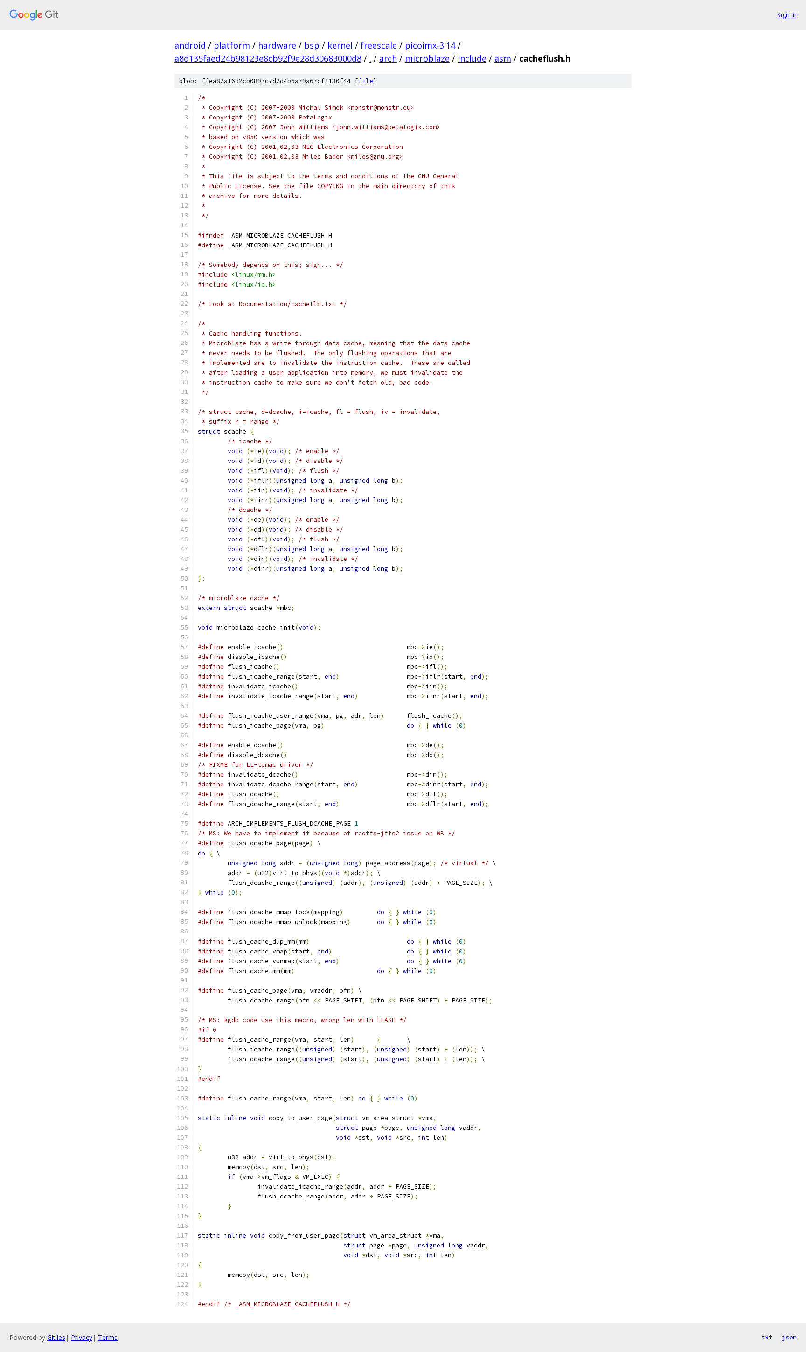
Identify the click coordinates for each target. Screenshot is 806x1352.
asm (502, 58)
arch (388, 58)
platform (232, 45)
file (365, 81)
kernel (340, 45)
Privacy (81, 1337)
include (472, 58)
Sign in (787, 14)
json (789, 1337)
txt (766, 1337)
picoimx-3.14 (430, 45)
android (190, 45)
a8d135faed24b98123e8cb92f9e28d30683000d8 (267, 58)
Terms (108, 1337)
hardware (277, 45)
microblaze (427, 58)
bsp (312, 45)
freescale (379, 45)
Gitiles (56, 1337)
